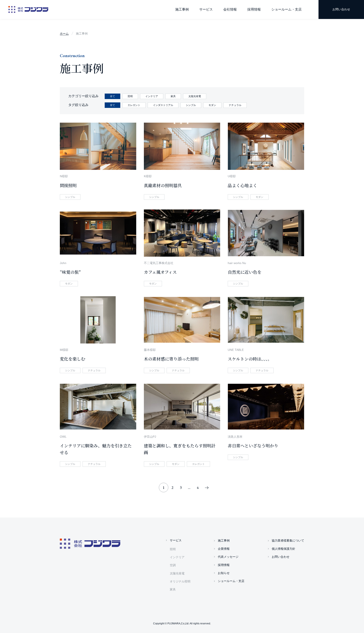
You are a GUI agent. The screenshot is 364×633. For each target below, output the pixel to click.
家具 (173, 589)
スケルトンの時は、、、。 (250, 359)
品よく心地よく (242, 185)
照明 (173, 549)
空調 (173, 565)
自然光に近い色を (244, 272)
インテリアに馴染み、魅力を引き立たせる (96, 449)
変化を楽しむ (72, 359)
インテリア (177, 557)
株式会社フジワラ (28, 9)
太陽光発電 (177, 573)
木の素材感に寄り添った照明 (171, 359)
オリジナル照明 (180, 581)
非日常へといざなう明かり (253, 446)
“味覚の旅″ (70, 272)
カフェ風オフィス (160, 272)
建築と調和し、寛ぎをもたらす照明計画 (179, 449)
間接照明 (68, 185)
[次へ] (207, 487)
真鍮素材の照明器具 (163, 185)
